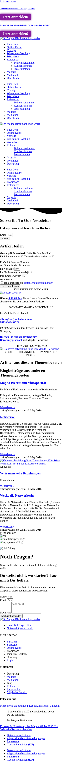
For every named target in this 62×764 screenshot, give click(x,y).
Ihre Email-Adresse (11, 275)
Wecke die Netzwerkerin (17, 495)
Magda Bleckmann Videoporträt (23, 383)
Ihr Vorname (7, 268)
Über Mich (13, 78)
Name (3, 596)
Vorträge (11, 50)
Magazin (11, 71)
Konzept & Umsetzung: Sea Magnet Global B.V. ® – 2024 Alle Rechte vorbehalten (29, 728)
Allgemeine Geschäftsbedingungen (26, 738)
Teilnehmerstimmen (24, 62)
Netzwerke (7, 417)
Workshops (13, 56)
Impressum (13, 741)
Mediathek (12, 75)
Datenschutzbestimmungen (38, 282)
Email (3, 234)
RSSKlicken (15, 298)
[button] (8, 532)
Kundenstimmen (23, 65)
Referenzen (13, 59)
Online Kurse (14, 47)
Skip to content (8, 1)
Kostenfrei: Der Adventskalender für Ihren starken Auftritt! (25, 25)
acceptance (6, 279)
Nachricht (5, 612)
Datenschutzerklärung (19, 735)
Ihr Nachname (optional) (13, 272)
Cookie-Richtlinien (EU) (20, 744)
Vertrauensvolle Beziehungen (20, 473)
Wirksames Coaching (18, 53)
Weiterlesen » (7, 407)
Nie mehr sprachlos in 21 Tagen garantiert (17, 8)
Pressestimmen (22, 68)
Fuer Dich (12, 44)
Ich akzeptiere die (28, 282)
